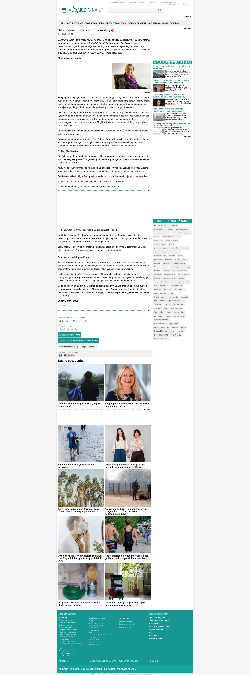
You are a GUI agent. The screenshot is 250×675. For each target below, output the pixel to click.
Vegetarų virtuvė (156, 629)
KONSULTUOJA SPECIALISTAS (112, 23)
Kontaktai (153, 2)
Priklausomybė (94, 637)
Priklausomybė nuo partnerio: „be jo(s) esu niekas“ (79, 404)
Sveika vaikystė (126, 621)
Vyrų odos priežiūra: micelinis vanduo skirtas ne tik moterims (79, 603)
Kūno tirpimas (94, 630)
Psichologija (77, 341)
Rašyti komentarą (88, 347)
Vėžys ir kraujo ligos (96, 623)
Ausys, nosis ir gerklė (66, 651)
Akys (60, 648)
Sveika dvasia (91, 341)
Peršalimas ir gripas (96, 625)
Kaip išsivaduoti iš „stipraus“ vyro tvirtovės (77, 465)
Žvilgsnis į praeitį (126, 624)
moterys (70, 335)
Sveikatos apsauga (129, 661)
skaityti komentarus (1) (68, 347)
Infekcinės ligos (94, 644)
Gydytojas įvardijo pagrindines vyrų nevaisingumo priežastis (125, 603)
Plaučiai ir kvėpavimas (67, 623)
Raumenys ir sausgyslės (67, 637)
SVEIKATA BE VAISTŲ (137, 23)
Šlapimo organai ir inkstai (68, 632)
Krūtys (61, 646)
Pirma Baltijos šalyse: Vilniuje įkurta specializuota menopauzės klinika (125, 465)
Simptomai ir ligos (97, 618)
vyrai (78, 335)
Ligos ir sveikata (74, 23)
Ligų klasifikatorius (138, 2)
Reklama (114, 2)
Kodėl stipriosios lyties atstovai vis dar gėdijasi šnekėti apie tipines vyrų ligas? (127, 557)
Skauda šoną (93, 632)
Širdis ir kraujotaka (65, 620)
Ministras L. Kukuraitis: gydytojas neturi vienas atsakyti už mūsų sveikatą (171, 81)
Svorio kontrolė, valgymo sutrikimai (101, 635)
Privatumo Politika (168, 2)
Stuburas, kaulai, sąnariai (68, 634)
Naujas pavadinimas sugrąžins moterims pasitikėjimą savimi (127, 404)
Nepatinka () (81, 321)
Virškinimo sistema (65, 625)
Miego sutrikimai (95, 640)
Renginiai (63, 661)
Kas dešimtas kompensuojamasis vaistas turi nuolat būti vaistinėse (171, 124)
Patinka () (66, 321)
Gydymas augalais (157, 617)
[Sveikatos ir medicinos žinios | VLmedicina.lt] (86, 9)
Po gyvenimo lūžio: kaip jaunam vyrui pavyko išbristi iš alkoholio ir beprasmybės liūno (126, 511)
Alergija (91, 621)
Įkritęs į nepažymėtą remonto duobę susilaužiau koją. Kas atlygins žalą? (169, 95)
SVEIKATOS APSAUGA (158, 23)
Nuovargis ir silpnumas (97, 642)
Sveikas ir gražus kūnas (159, 626)
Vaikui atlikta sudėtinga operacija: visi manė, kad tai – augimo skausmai (170, 110)
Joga (151, 632)
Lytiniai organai (64, 639)
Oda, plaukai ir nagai (66, 641)
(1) (113, 30)
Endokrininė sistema (66, 627)
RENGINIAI (174, 23)
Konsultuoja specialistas (102, 661)
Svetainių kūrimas (152, 674)
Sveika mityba (155, 623)
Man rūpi (63, 617)
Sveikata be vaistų (158, 614)
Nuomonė (153, 661)
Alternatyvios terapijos (159, 620)
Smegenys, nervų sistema (68, 630)
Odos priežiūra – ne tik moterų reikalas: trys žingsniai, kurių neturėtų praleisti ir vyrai (80, 558)
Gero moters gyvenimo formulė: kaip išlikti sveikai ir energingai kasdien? (78, 510)
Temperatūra (93, 628)
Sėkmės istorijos (156, 638)
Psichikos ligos (64, 656)
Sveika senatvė (125, 627)
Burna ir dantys (64, 653)
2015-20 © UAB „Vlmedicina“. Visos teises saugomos (110, 674)
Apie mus (123, 2)
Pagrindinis (91, 23)
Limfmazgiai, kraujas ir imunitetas (71, 644)
